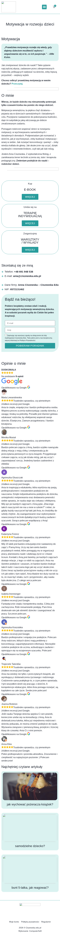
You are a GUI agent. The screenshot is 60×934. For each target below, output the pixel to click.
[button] (44, 7)
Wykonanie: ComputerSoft (30, 931)
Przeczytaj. (17, 84)
